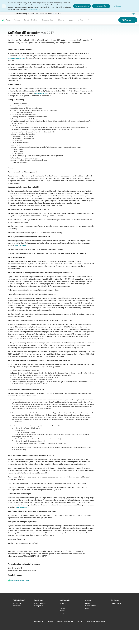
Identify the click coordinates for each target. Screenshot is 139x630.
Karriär (87, 608)
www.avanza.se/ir (41, 93)
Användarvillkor (38, 621)
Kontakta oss (17, 606)
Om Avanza (88, 603)
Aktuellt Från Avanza (40, 603)
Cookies (80, 621)
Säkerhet (50, 621)
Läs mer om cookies (34, 9)
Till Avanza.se (127, 20)
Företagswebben (116, 603)
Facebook (63, 603)
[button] (117, 6)
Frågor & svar (17, 603)
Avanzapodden (38, 606)
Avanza (8, 20)
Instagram (63, 613)
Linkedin (62, 610)
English (133, 14)
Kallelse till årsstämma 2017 (20, 581)
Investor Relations (90, 606)
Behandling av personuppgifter (96, 621)
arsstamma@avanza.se (16, 58)
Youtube (62, 608)
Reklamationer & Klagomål (65, 621)
